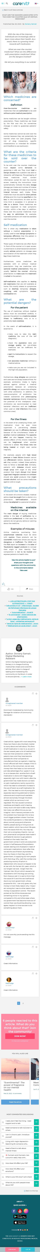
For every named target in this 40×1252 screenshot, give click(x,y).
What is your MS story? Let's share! (19, 1177)
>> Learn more (26, 677)
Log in (28, 1249)
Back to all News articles (13, 10)
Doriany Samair (31, 24)
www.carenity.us (14, 1236)
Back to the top (32, 1191)
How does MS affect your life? (17, 1163)
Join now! (20, 1036)
